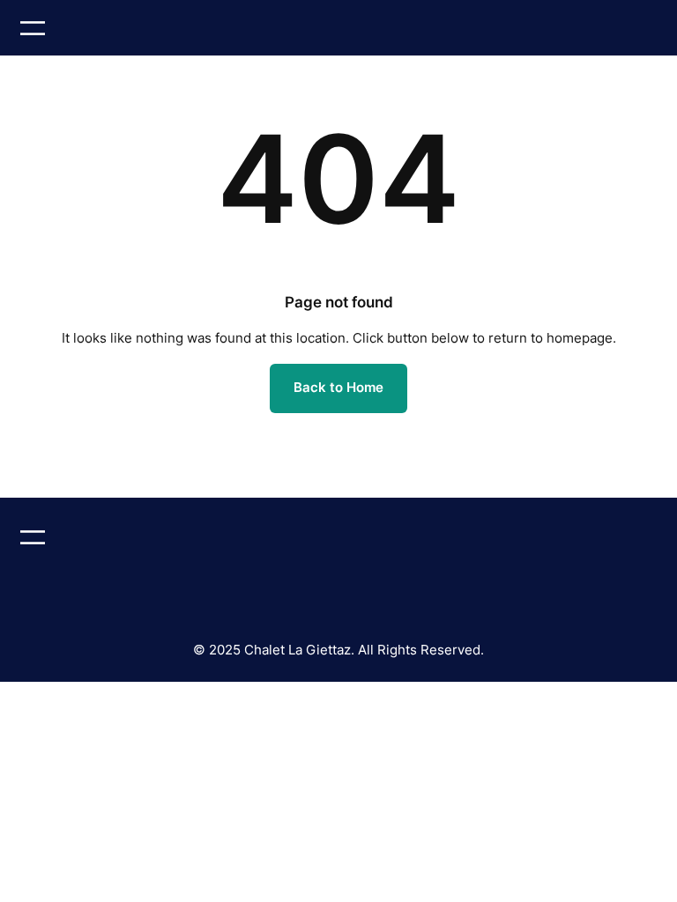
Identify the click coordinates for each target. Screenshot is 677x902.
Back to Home (338, 388)
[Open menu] (32, 28)
